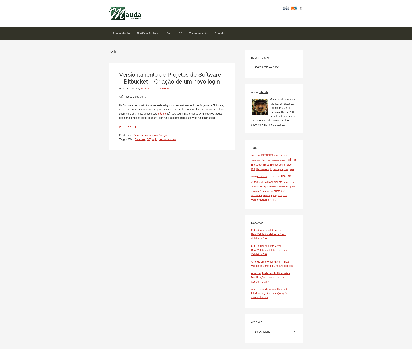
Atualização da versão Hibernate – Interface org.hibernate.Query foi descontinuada (270, 293)
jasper (286, 170)
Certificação (255, 160)
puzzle (278, 191)
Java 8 (271, 176)
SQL (270, 196)
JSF (288, 176)
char (263, 160)
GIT (148, 139)
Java (136, 135)
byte (282, 155)
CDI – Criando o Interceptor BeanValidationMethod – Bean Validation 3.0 (268, 234)
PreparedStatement (277, 187)
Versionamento (167, 139)
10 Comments (161, 88)
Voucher (273, 200)
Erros (266, 164)
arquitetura (256, 155)
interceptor (278, 169)
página (162, 113)
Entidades (257, 164)
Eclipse (291, 160)
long (264, 182)
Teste (280, 196)
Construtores (276, 160)
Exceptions (276, 164)
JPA (283, 176)
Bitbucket (140, 139)
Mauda (117, 11)
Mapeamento (274, 182)
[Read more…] (127, 126)
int (271, 169)
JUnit (254, 182)
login (154, 139)
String (275, 196)
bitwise (276, 155)
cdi (285, 155)
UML (285, 196)
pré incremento (265, 191)
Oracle (293, 182)
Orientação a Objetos (260, 187)
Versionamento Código (154, 135)
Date (283, 160)
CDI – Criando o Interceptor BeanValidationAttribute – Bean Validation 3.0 (269, 250)
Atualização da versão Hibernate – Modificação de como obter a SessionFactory (270, 277)
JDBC (277, 176)
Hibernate (262, 169)
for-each (287, 164)
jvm (260, 182)
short (265, 195)
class (268, 160)
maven (286, 182)
